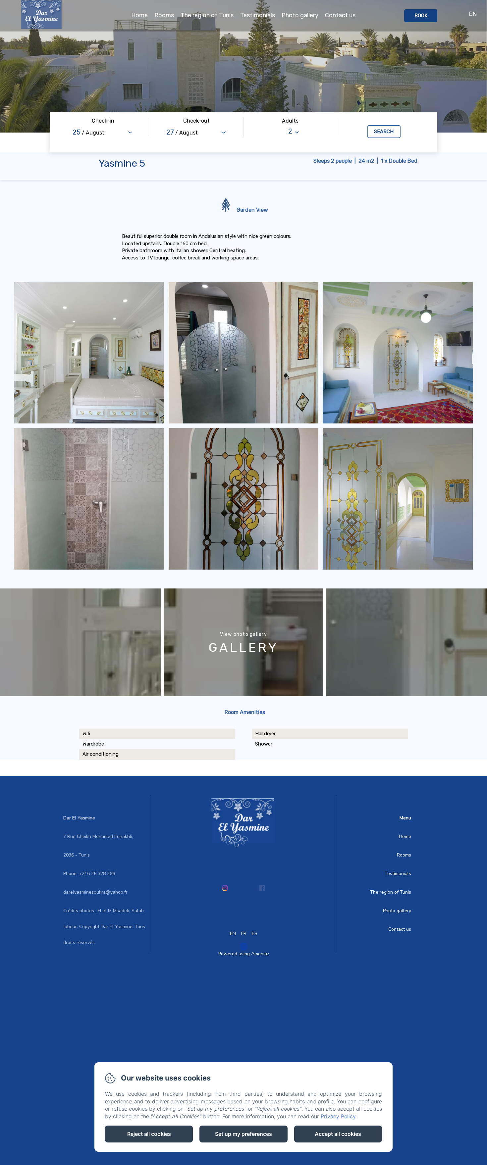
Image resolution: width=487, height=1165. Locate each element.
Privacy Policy (338, 1116)
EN (233, 933)
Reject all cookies (149, 1134)
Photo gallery (300, 15)
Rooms (164, 15)
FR (243, 933)
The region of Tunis (207, 15)
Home (139, 15)
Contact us (340, 15)
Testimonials (257, 15)
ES (254, 933)
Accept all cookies (338, 1134)
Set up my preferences (243, 1134)
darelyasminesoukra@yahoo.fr (95, 892)
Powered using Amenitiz (243, 954)
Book (420, 16)
